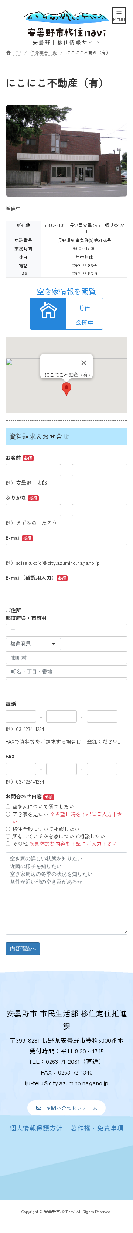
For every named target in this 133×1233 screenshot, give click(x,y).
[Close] (84, 363)
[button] (66, 1107)
